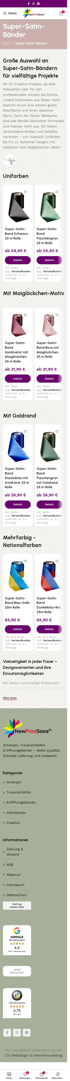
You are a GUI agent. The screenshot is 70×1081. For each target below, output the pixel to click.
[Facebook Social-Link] (28, 3)
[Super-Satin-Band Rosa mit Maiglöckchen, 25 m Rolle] (49, 324)
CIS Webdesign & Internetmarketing (33, 1055)
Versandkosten (20, 271)
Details (17, 260)
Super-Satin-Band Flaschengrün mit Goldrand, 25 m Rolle (47, 478)
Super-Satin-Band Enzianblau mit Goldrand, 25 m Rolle (17, 478)
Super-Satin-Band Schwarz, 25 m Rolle (16, 233)
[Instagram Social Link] (33, 3)
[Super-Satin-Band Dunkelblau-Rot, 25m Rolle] (49, 575)
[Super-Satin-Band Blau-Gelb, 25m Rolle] (18, 575)
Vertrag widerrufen (17, 906)
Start (7, 43)
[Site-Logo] (33, 13)
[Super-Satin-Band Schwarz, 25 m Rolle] (18, 206)
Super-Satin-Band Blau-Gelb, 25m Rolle (17, 602)
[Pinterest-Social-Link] (38, 3)
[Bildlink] (9, 160)
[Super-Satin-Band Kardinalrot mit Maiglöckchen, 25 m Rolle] (18, 324)
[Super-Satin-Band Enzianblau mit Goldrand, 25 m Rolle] (18, 445)
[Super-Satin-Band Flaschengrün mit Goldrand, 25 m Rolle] (49, 445)
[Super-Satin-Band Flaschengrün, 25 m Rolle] (49, 206)
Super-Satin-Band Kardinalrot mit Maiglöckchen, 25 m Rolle (16, 352)
